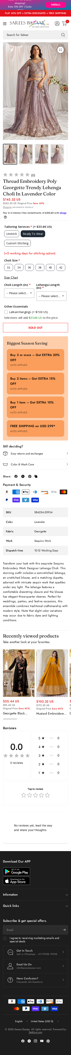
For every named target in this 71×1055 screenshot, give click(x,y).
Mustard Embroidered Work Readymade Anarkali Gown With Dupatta (50, 713)
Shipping (7, 207)
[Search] (63, 34)
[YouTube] (42, 1041)
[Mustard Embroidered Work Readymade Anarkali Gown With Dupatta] (52, 673)
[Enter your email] (64, 929)
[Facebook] (23, 1041)
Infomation (10, 894)
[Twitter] (29, 1041)
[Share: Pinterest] (29, 476)
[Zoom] (60, 49)
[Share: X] (22, 476)
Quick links (11, 905)
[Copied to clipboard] (35, 476)
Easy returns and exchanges (27, 453)
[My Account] (57, 23)
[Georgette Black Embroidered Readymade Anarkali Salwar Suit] (19, 673)
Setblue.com (35, 1032)
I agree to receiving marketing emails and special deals (34, 939)
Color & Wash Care (22, 464)
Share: (7, 476)
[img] (16, 175)
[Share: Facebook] (16, 476)
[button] (50, 738)
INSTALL (55, 5)
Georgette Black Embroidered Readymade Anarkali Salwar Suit (17, 713)
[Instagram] (35, 1041)
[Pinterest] (48, 1041)
